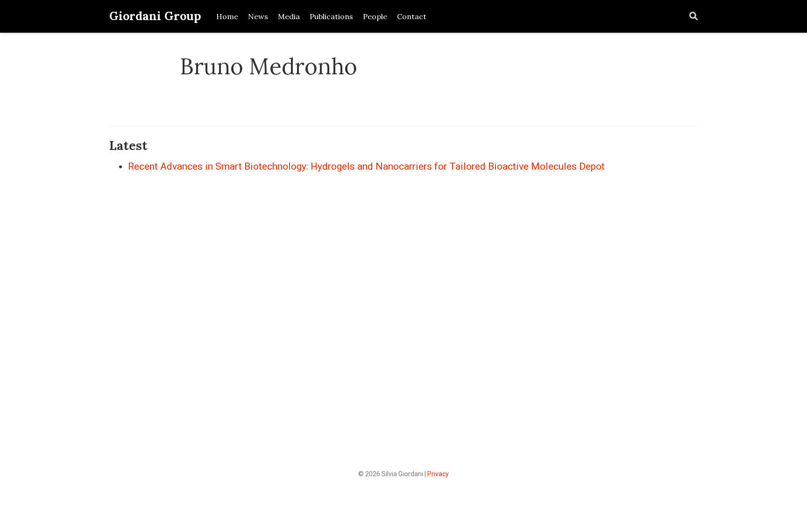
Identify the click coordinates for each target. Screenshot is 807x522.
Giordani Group (155, 15)
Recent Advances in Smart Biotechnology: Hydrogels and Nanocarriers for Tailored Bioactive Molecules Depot (366, 166)
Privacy (438, 474)
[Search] (693, 16)
